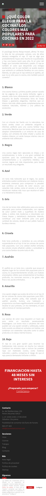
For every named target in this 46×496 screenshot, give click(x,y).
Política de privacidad (10, 463)
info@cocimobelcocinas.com (13, 428)
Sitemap (5, 470)
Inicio (4, 437)
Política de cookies (9, 466)
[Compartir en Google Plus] (10, 45)
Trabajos (5, 444)
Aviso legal (6, 459)
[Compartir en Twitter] (6, 45)
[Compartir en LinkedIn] (13, 45)
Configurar (39, 487)
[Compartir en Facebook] (3, 45)
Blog (4, 447)
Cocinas (5, 440)
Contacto (6, 451)
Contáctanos (22, 391)
